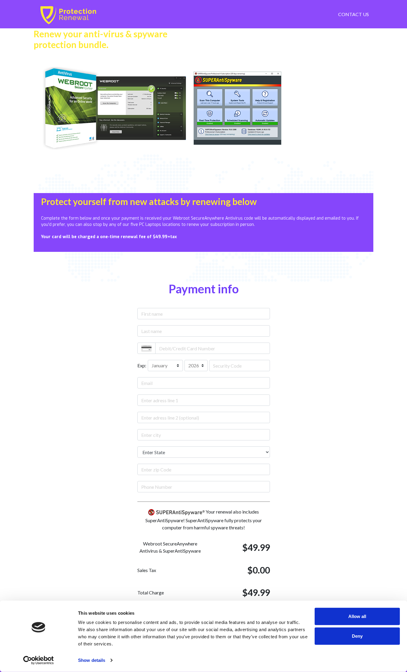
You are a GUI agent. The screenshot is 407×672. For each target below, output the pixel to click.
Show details (91, 660)
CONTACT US (353, 14)
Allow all (357, 616)
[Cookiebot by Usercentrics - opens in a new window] (39, 660)
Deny (357, 635)
